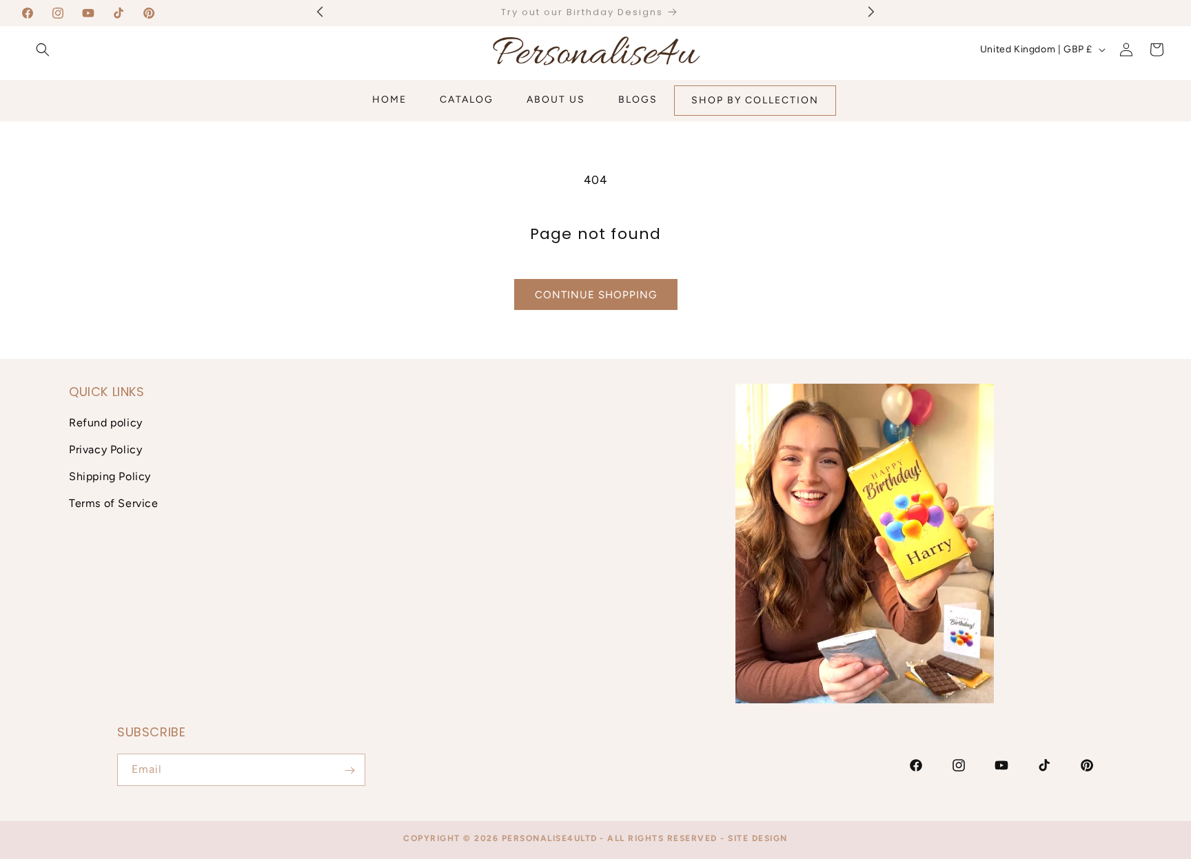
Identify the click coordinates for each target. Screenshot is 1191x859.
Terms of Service (114, 503)
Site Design (758, 838)
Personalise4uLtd (550, 838)
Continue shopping (596, 295)
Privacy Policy (105, 449)
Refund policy (106, 423)
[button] (43, 49)
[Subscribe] (349, 770)
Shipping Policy (110, 476)
